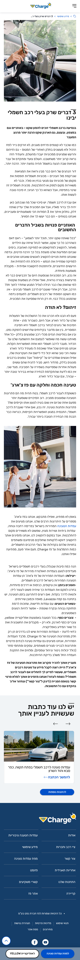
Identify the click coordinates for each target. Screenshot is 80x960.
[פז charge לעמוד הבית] (40, 819)
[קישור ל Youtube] (45, 942)
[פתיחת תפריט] (74, 6)
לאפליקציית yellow (22, 953)
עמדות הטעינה (66, 526)
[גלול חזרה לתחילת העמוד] (6, 940)
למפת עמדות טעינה (58, 953)
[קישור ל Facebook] (34, 942)
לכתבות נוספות (57, 792)
